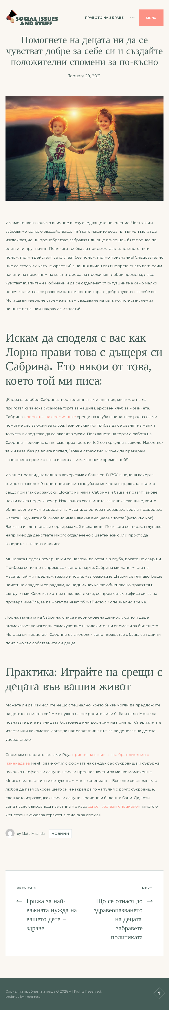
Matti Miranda (33, 833)
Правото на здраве (104, 17)
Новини (60, 833)
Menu (151, 18)
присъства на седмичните (50, 417)
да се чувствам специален (114, 806)
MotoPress (32, 996)
